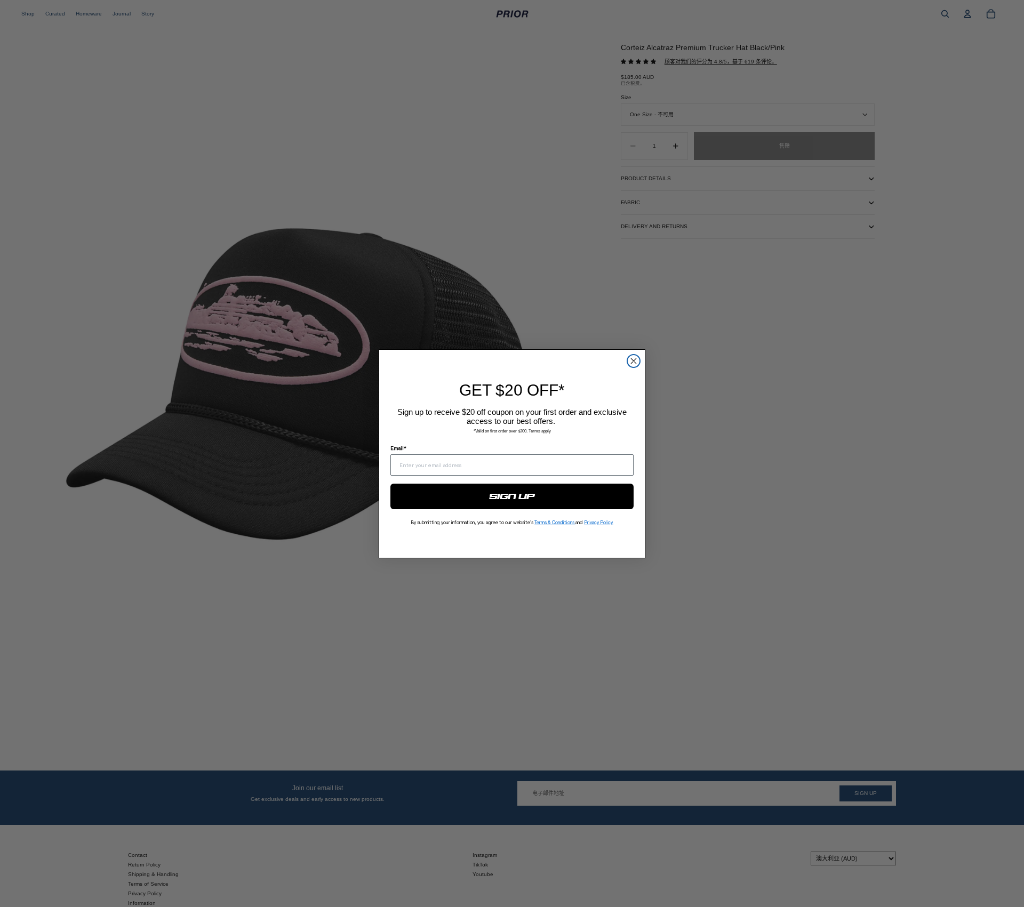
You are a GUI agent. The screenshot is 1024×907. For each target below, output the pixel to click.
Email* (398, 448)
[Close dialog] (633, 361)
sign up (512, 496)
